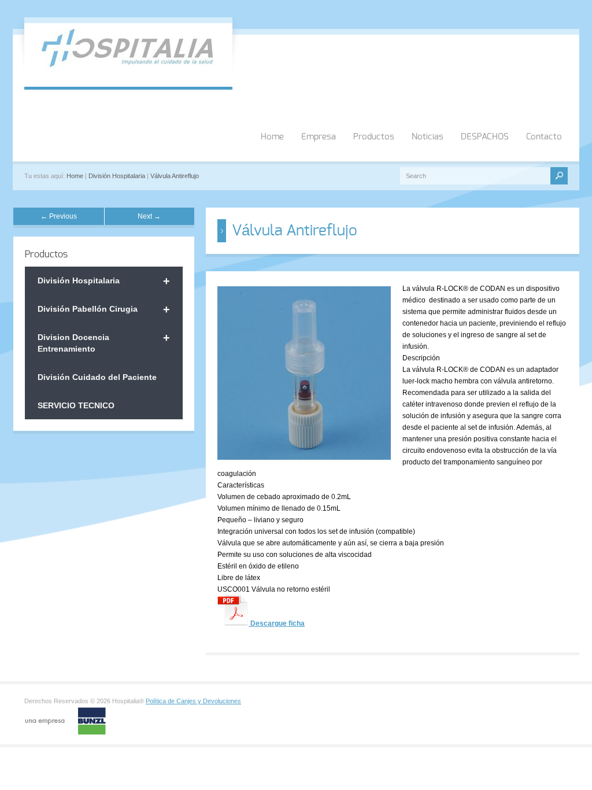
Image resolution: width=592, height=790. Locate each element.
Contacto (544, 136)
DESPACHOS (485, 136)
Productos (373, 136)
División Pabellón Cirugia (104, 309)
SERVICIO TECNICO (76, 405)
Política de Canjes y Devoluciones (193, 700)
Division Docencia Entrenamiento (104, 342)
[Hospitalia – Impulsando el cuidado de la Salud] (128, 66)
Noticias (427, 136)
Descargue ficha (277, 623)
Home (272, 136)
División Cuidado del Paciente (97, 377)
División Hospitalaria (116, 175)
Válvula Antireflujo (174, 175)
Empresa (318, 136)
